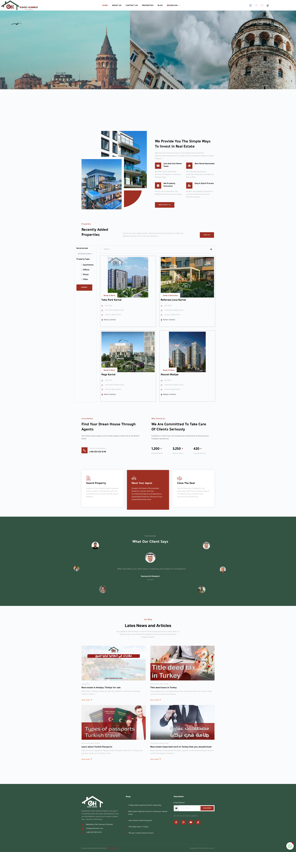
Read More (86, 700)
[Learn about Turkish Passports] (114, 722)
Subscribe (207, 808)
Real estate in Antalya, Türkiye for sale (101, 688)
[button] (290, 846)
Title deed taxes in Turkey (163, 688)
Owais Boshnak (113, 848)
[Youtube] (190, 822)
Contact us (132, 5)
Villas (85, 279)
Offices (86, 269)
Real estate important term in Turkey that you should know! (181, 747)
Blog (160, 5)
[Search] (211, 249)
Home (105, 5)
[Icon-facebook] (176, 822)
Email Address (179, 803)
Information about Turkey (159, 684)
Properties (148, 5)
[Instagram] (183, 822)
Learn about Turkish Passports (97, 747)
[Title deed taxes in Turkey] (182, 663)
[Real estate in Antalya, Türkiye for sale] (114, 663)
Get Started (91, 69)
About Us (116, 5)
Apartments (88, 265)
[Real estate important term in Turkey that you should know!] (182, 722)
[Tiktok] (198, 822)
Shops (86, 274)
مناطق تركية (86, 684)
